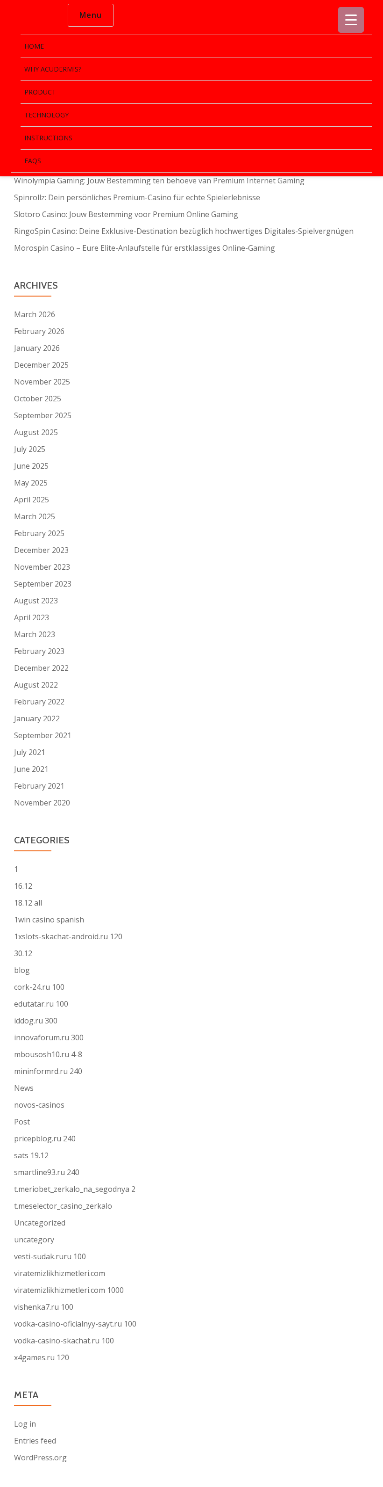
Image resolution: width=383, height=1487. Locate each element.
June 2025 (31, 466)
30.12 (23, 953)
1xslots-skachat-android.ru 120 (68, 936)
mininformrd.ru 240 (48, 1071)
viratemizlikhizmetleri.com (59, 1273)
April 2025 (31, 499)
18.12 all (28, 903)
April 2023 (31, 617)
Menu (90, 15)
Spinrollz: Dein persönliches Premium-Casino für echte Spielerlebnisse (137, 197)
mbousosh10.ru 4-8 (48, 1054)
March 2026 (34, 314)
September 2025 (42, 415)
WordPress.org (40, 1457)
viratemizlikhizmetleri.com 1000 (69, 1290)
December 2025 (41, 365)
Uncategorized (39, 1223)
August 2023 (36, 600)
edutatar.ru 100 (41, 1004)
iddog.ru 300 (35, 1021)
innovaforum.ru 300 (49, 1037)
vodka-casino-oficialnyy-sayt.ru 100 (75, 1324)
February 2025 (39, 533)
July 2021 (29, 752)
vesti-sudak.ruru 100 (50, 1256)
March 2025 (34, 516)
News (24, 1088)
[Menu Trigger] (351, 20)
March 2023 (34, 634)
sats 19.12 (31, 1155)
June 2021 (31, 769)
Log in (25, 1424)
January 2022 (37, 718)
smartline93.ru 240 (46, 1172)
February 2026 (39, 331)
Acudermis (30, 15)
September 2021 (42, 735)
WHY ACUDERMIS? (52, 69)
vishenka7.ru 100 (43, 1307)
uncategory (34, 1239)
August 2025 (36, 432)
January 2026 (37, 348)
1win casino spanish (49, 919)
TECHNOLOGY (46, 114)
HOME (34, 46)
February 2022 (39, 701)
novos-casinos (39, 1105)
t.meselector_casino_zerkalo (63, 1206)
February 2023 (39, 651)
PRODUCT (40, 91)
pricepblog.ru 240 (45, 1138)
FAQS (32, 160)
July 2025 (29, 449)
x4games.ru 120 (41, 1357)
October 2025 (37, 398)
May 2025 (31, 483)
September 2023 (42, 584)
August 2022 (36, 685)
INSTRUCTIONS (48, 137)
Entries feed (35, 1441)
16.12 (23, 886)
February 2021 (39, 786)
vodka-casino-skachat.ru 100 (64, 1340)
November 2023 (42, 567)
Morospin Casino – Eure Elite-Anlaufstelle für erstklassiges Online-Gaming (144, 248)
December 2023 (41, 550)
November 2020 (42, 803)
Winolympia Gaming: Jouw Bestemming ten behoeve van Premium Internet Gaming (159, 180)
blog (22, 970)
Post (22, 1122)
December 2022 (41, 668)
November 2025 (42, 382)
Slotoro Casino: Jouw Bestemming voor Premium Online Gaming (126, 214)
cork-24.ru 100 (39, 987)
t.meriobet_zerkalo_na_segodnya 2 (74, 1189)
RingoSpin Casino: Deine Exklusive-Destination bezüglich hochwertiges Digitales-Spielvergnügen (184, 231)
